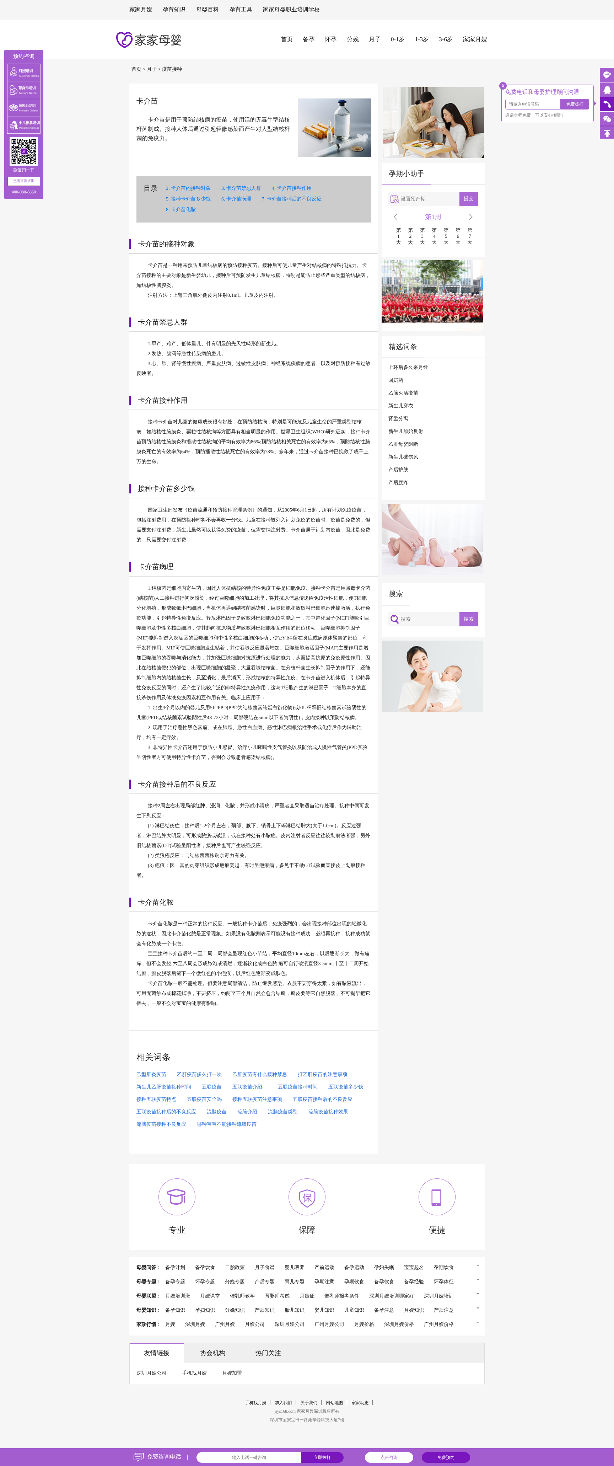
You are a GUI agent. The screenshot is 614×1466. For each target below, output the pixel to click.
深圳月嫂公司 (290, 1324)
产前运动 (324, 1267)
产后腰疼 (398, 483)
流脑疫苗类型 (283, 1112)
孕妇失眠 (384, 1267)
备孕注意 (384, 1310)
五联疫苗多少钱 (345, 1087)
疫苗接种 (172, 69)
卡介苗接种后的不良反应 (294, 199)
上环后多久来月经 (408, 367)
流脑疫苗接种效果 (328, 1112)
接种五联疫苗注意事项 (257, 1099)
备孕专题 (175, 1282)
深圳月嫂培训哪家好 (391, 1296)
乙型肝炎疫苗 (151, 1074)
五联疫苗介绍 (247, 1087)
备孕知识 (175, 1310)
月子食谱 (265, 1267)
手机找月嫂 (194, 1373)
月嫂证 (307, 1296)
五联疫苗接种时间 (295, 1087)
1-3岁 (422, 39)
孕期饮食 (444, 1267)
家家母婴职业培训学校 (291, 10)
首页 (287, 39)
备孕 (309, 39)
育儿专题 (295, 1282)
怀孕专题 (205, 1282)
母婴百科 (207, 10)
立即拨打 (322, 1457)
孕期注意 (324, 1282)
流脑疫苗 (217, 1112)
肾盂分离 (398, 419)
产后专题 (265, 1282)
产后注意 (444, 1310)
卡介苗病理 (238, 199)
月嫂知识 (414, 1310)
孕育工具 (241, 10)
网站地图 (334, 1402)
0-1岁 (398, 39)
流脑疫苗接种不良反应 (161, 1124)
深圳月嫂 (195, 1324)
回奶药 (395, 380)
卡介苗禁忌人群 (243, 188)
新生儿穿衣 (400, 406)
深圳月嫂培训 (439, 1296)
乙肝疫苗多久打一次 (199, 1074)
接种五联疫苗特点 (156, 1099)
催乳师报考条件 (341, 1296)
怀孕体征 (444, 1282)
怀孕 (331, 39)
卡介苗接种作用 (294, 188)
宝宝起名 (414, 1267)
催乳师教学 (242, 1296)
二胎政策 (235, 1267)
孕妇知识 (205, 1310)
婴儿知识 (324, 1310)
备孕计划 (175, 1267)
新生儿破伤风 (403, 457)
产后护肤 (398, 470)
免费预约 (445, 1457)
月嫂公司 (255, 1324)
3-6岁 (446, 39)
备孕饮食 (205, 1267)
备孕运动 (354, 1267)
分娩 (353, 39)
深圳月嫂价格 (399, 1324)
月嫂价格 (364, 1324)
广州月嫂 (225, 1324)
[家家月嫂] (607, 89)
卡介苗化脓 (183, 210)
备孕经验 (414, 1282)
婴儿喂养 (295, 1267)
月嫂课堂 (210, 1296)
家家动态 (360, 1402)
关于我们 (309, 1402)
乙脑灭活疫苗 (403, 393)
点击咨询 (389, 1457)
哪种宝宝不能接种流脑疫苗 (227, 1124)
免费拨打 (574, 104)
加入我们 (283, 1402)
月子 (375, 39)
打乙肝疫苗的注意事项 (323, 1074)
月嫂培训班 (177, 1296)
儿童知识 (354, 1310)
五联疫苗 (212, 1087)
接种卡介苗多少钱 (191, 199)
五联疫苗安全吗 (204, 1099)
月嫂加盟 (232, 1373)
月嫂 (170, 1324)
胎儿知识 (295, 1310)
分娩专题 (235, 1282)
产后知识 (265, 1310)
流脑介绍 (247, 1112)
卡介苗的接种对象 (191, 188)
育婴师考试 (277, 1296)
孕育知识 (174, 10)
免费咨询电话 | (167, 1457)
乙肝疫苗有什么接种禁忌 (259, 1074)
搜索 (469, 619)
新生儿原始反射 (405, 431)
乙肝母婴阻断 (403, 444)
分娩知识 (235, 1310)
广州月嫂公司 (329, 1324)
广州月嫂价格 (439, 1324)
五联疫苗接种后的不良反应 (322, 1099)
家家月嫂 (140, 10)
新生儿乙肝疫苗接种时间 (163, 1087)
